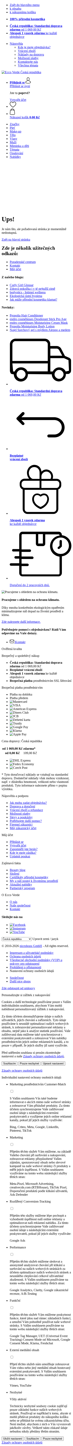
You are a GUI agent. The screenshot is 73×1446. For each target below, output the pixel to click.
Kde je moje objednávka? (34, 47)
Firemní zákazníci (21, 824)
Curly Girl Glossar (21, 285)
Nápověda (16, 43)
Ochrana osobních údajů (25, 956)
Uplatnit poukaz (20, 856)
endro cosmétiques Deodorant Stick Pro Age (38, 319)
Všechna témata (28, 65)
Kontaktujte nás (28, 61)
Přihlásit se (17, 842)
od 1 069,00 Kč (36, 27)
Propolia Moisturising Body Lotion (32, 326)
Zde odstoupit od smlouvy (18, 988)
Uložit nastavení (12, 1438)
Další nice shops (20, 981)
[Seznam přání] (13, 106)
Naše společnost (20, 905)
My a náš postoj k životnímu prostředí (34, 881)
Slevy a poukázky (21, 817)
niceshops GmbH (31, 946)
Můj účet (15, 269)
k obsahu (15, 8)
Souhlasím (9, 1063)
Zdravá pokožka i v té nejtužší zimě (32, 288)
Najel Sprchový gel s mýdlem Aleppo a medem (40, 330)
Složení (14, 873)
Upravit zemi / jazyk (45, 939)
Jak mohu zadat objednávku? (28, 802)
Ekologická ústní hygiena (26, 296)
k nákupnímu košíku (23, 12)
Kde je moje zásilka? (23, 852)
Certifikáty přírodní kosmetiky (29, 877)
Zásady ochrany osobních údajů (43, 1056)
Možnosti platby (28, 58)
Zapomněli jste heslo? (24, 849)
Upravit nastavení (53, 1063)
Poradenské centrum (23, 262)
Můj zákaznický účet (23, 828)
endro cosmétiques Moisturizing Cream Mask (39, 322)
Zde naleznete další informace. (21, 621)
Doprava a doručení (22, 806)
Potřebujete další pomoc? (26, 821)
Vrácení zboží (26, 51)
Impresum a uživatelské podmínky (32, 952)
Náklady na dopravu (31, 54)
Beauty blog (17, 870)
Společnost (17, 977)
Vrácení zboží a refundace (26, 810)
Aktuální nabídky (21, 884)
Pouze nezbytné (29, 1063)
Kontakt (15, 265)
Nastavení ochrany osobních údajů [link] (32, 971)
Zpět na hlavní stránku (16, 239)
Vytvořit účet (18, 99)
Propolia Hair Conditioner (26, 315)
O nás (13, 902)
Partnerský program (22, 888)
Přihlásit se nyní (20, 86)
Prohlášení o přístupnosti (25, 967)
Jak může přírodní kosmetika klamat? (33, 299)
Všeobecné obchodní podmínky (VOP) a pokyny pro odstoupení (36, 961)
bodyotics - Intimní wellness (28, 292)
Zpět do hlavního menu (25, 5)
